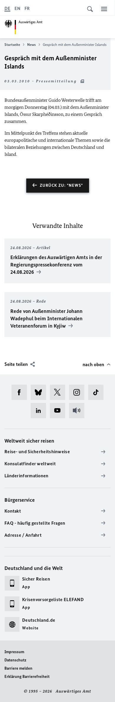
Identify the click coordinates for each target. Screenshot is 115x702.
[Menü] (104, 8)
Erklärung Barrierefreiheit (27, 676)
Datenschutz (15, 660)
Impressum (14, 651)
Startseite (12, 44)
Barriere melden (18, 668)
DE (7, 8)
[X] (59, 392)
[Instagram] (78, 392)
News (31, 44)
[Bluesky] (40, 392)
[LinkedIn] (40, 410)
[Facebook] (21, 392)
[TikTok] (97, 392)
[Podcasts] (78, 410)
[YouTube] (59, 410)
